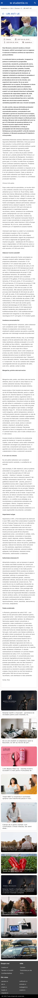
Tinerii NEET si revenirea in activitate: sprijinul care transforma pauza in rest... (17, 797)
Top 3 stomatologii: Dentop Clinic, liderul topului (17, 934)
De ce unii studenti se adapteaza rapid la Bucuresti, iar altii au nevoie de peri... (17, 741)
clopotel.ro (4, 993)
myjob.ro (4, 990)
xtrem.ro (4, 987)
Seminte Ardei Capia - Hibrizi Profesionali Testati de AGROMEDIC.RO (17, 870)
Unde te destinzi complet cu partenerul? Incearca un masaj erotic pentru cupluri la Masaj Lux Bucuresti (17, 848)
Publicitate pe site (26, 970)
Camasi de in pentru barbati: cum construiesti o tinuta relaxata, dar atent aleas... (17, 826)
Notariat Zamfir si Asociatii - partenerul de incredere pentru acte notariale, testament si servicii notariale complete (18, 891)
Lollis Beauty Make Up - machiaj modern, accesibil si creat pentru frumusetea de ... (17, 769)
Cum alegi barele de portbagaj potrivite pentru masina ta (17, 956)
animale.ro (22, 984)
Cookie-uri (4, 967)
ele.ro (3, 984)
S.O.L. (22, 973)
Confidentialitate (6, 973)
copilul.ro (22, 990)
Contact (22, 967)
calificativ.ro (23, 981)
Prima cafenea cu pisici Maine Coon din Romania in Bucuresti (17, 913)
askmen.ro (4, 981)
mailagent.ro (23, 987)
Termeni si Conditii (7, 970)
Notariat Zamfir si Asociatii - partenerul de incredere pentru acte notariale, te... (18, 713)
